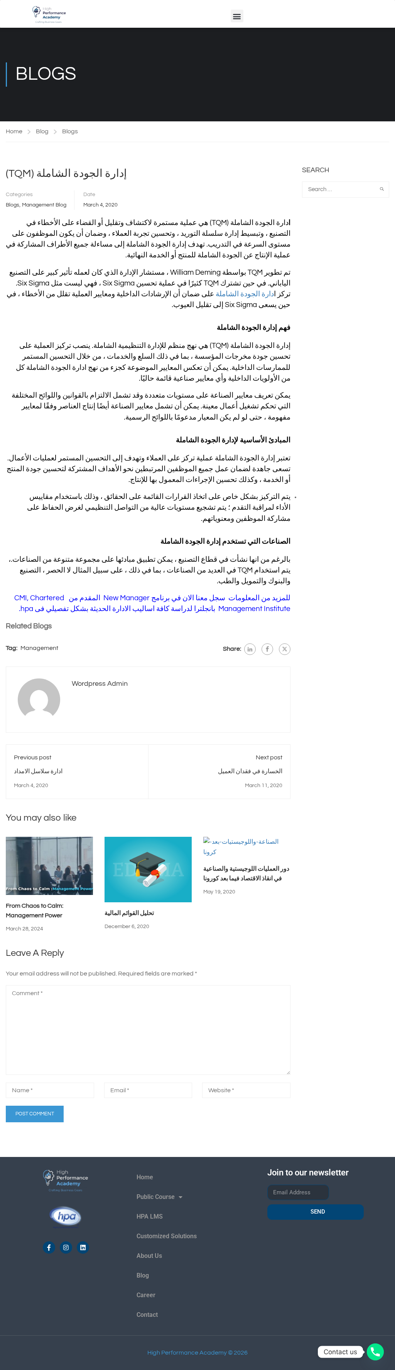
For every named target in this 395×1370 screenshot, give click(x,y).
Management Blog (44, 205)
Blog (42, 131)
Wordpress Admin (100, 683)
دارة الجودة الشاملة (245, 294)
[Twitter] (284, 649)
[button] (237, 16)
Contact (147, 1314)
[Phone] (375, 1351)
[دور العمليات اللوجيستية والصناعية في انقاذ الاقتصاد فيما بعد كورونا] (246, 847)
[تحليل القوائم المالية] (148, 869)
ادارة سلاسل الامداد (38, 771)
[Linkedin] (83, 1247)
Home (14, 131)
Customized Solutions (167, 1236)
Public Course (156, 1196)
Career (146, 1295)
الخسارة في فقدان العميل (250, 771)
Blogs (70, 131)
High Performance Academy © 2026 (197, 1353)
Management (39, 648)
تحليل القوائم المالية (129, 913)
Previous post (32, 757)
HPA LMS (150, 1216)
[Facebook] (267, 649)
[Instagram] (66, 1247)
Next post (269, 757)
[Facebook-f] (49, 1247)
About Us (149, 1255)
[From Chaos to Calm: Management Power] (49, 865)
